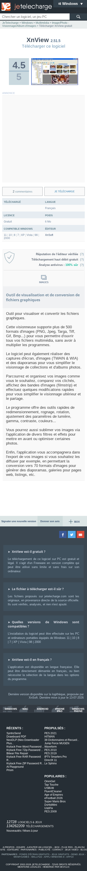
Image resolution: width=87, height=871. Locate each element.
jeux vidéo (72, 849)
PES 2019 (50, 753)
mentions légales (29, 867)
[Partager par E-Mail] (81, 534)
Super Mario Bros (55, 801)
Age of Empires (53, 794)
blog (84, 849)
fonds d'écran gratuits (34, 854)
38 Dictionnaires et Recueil (61, 740)
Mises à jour (30, 830)
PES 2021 (50, 733)
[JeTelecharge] (25, 6)
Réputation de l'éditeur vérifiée (58, 254)
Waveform (50, 746)
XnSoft (49, 235)
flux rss (67, 847)
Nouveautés (13, 830)
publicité (44, 849)
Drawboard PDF (16, 736)
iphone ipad (59, 710)
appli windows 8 (54, 857)
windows (11, 709)
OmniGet (49, 781)
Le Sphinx (50, 763)
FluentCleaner (53, 791)
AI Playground (15, 766)
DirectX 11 (50, 760)
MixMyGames (21, 857)
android (42, 709)
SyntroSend (13, 733)
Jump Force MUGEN (56, 743)
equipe (21, 847)
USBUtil (49, 788)
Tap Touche (51, 784)
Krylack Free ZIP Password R (25, 763)
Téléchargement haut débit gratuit (55, 259)
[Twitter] (72, 534)
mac (25, 709)
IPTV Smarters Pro (55, 756)
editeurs (13, 849)
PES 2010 (50, 750)
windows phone (78, 710)
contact (57, 849)
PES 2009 (50, 811)
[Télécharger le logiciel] (54, 84)
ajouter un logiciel (40, 847)
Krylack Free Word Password (25, 746)
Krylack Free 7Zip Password (24, 750)
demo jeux (77, 854)
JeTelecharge (10, 22)
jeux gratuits (60, 854)
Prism (9, 770)
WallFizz (36, 857)
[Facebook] (63, 534)
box (57, 847)
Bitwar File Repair (17, 753)
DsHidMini (50, 804)
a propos (8, 847)
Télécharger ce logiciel (43, 46)
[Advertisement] (43, 138)
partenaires (29, 849)
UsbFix (48, 808)
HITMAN (49, 736)
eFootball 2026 (53, 798)
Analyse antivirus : (58, 265)
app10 (70, 857)
